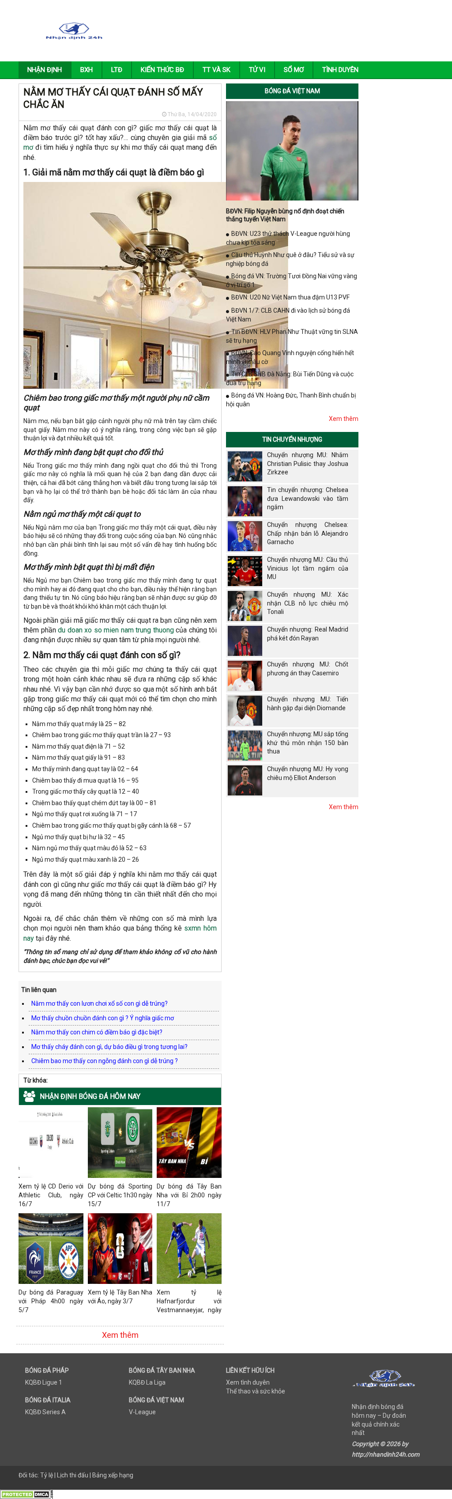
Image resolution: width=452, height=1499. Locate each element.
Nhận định (44, 70)
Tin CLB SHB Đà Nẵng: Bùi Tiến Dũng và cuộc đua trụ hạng (290, 378)
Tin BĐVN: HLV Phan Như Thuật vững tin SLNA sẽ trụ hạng (292, 336)
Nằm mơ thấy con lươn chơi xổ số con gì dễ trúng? (99, 1003)
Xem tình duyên (248, 1382)
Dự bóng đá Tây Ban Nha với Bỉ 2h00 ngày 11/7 (189, 1195)
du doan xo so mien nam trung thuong (116, 630)
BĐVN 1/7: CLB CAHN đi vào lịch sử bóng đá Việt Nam (288, 315)
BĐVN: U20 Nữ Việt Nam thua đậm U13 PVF (290, 297)
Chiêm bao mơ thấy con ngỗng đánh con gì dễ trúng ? (104, 1060)
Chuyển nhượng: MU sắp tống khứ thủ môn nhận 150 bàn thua (307, 743)
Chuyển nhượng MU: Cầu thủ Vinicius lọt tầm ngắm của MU (307, 568)
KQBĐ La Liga (147, 1382)
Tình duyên (340, 70)
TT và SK (216, 70)
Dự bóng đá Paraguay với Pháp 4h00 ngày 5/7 (51, 1301)
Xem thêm (120, 1335)
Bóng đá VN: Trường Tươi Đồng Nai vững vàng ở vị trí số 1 (291, 280)
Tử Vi (257, 70)
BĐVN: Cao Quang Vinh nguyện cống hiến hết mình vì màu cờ (290, 357)
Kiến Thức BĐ (162, 70)
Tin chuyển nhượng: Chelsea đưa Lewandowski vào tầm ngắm (307, 498)
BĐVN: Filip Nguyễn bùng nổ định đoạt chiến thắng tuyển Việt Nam (285, 215)
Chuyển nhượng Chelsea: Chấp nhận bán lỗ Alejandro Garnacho (307, 533)
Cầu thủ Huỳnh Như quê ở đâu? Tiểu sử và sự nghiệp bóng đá (290, 259)
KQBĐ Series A (45, 1412)
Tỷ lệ (46, 1475)
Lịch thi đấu (72, 1475)
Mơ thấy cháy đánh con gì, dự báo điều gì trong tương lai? (109, 1046)
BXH (86, 70)
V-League (142, 1412)
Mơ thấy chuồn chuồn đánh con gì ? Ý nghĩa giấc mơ (102, 1018)
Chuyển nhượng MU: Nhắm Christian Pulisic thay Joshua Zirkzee (307, 463)
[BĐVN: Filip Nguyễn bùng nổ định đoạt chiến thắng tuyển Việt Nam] (292, 150)
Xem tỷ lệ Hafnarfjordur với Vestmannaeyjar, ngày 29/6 (189, 1302)
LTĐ (116, 70)
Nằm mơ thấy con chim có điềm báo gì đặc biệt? (96, 1032)
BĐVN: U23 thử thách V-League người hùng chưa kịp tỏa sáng (288, 238)
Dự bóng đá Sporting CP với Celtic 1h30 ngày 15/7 (120, 1195)
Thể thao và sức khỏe (255, 1391)
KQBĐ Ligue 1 (43, 1382)
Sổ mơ (294, 70)
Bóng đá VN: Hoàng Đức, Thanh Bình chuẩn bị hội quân (291, 400)
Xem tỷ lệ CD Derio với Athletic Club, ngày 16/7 (51, 1195)
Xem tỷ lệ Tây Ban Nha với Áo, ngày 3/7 (120, 1297)
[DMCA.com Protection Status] (26, 1493)
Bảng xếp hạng (112, 1475)
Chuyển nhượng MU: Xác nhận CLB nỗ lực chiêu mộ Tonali (307, 603)
